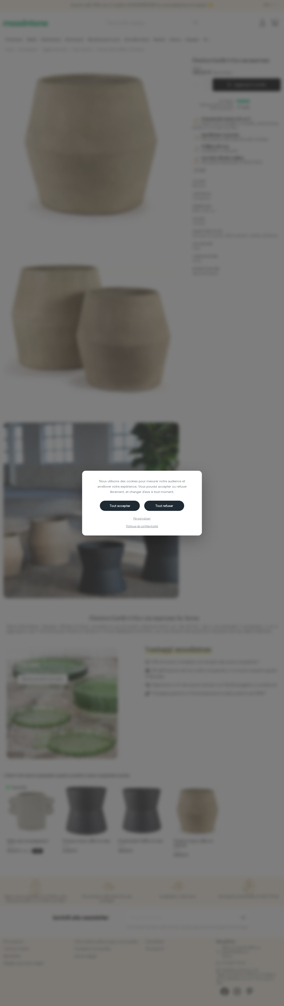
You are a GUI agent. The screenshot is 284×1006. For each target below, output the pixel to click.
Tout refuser (164, 506)
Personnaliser (142, 518)
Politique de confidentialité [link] (142, 526)
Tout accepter (120, 506)
